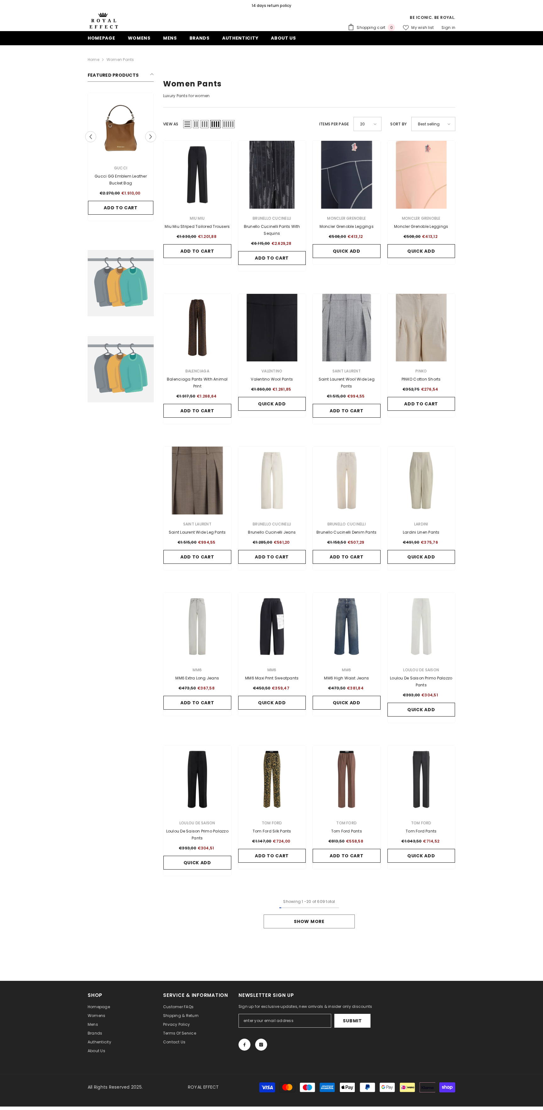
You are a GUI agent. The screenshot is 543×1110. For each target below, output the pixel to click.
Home (93, 59)
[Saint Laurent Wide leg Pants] (197, 480)
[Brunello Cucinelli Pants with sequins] (272, 175)
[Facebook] (244, 1045)
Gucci (120, 168)
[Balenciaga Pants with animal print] (197, 328)
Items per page (334, 124)
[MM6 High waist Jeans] (347, 627)
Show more (309, 921)
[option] (271, 5)
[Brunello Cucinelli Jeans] (272, 480)
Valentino (271, 371)
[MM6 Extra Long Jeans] (197, 627)
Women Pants (120, 59)
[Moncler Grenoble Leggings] (347, 175)
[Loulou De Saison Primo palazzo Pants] (421, 627)
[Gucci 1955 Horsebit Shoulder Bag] (120, 125)
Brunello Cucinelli (272, 218)
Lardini (421, 524)
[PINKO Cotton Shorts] (421, 328)
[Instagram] (261, 1045)
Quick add (346, 251)
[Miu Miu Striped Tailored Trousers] (197, 175)
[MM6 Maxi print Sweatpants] (272, 627)
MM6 (197, 670)
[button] (90, 136)
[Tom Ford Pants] (347, 779)
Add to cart (121, 208)
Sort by (398, 124)
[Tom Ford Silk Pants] (272, 779)
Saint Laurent (346, 371)
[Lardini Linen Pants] (421, 480)
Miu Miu (197, 218)
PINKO (421, 371)
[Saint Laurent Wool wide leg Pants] (347, 328)
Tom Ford (272, 823)
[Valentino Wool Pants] (272, 328)
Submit (352, 1021)
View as (170, 124)
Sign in (448, 27)
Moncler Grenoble (346, 218)
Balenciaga (197, 371)
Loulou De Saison (421, 670)
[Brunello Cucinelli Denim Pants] (347, 480)
